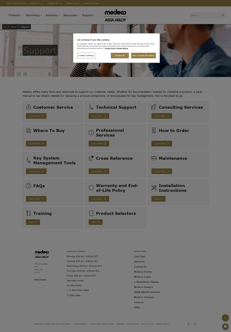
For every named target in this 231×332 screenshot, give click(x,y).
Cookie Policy (110, 48)
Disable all (120, 55)
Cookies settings (86, 55)
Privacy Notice (122, 48)
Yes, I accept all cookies (143, 55)
